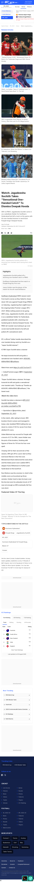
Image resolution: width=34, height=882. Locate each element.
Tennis (15, 838)
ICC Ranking (22, 803)
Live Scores (6, 788)
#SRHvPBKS (5, 361)
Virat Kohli (8, 704)
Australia (12, 630)
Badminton (6, 842)
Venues (5, 803)
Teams (5, 800)
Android (26, 567)
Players (21, 800)
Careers (3, 867)
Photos (29, 6)
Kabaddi (5, 847)
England (12, 646)
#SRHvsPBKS (12, 403)
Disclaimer (4, 864)
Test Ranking (6, 617)
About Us (12, 861)
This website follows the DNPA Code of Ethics (14, 871)
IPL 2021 (6, 6)
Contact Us (12, 867)
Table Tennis (7, 851)
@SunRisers (14, 361)
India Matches (7, 14)
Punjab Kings (10, 533)
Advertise (4, 861)
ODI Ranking (17, 617)
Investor (12, 864)
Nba (21, 842)
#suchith (4, 403)
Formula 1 (6, 838)
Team (4, 622)
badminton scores (16, 560)
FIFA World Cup (10, 695)
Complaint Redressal (23, 864)
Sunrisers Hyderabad (13, 528)
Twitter (3, 565)
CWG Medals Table (11, 699)
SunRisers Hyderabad (9, 296)
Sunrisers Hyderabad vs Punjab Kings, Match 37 (15, 544)
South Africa (13, 634)
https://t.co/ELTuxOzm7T (22, 367)
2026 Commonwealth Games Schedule (17, 709)
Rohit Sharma (9, 719)
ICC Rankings (9, 714)
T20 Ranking (27, 617)
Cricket (4, 550)
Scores (17, 6)
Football (17, 558)
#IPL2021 (26, 400)
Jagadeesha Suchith (23, 533)
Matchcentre (7, 827)
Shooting (15, 847)
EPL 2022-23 (22, 812)
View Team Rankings (17, 650)
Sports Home (4, 26)
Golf (15, 842)
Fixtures (5, 791)
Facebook (19, 563)
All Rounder (27, 622)
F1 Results (25, 560)
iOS (2, 570)
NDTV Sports (5, 563)
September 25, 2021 (8, 413)
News (23, 6)
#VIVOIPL (27, 358)
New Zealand (14, 638)
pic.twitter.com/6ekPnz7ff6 (11, 406)
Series (20, 788)
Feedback (21, 861)
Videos (5, 797)
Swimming (25, 847)
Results (21, 791)
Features (21, 797)
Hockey (23, 838)
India (11, 642)
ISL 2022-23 (6, 812)
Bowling (19, 622)
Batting (11, 622)
